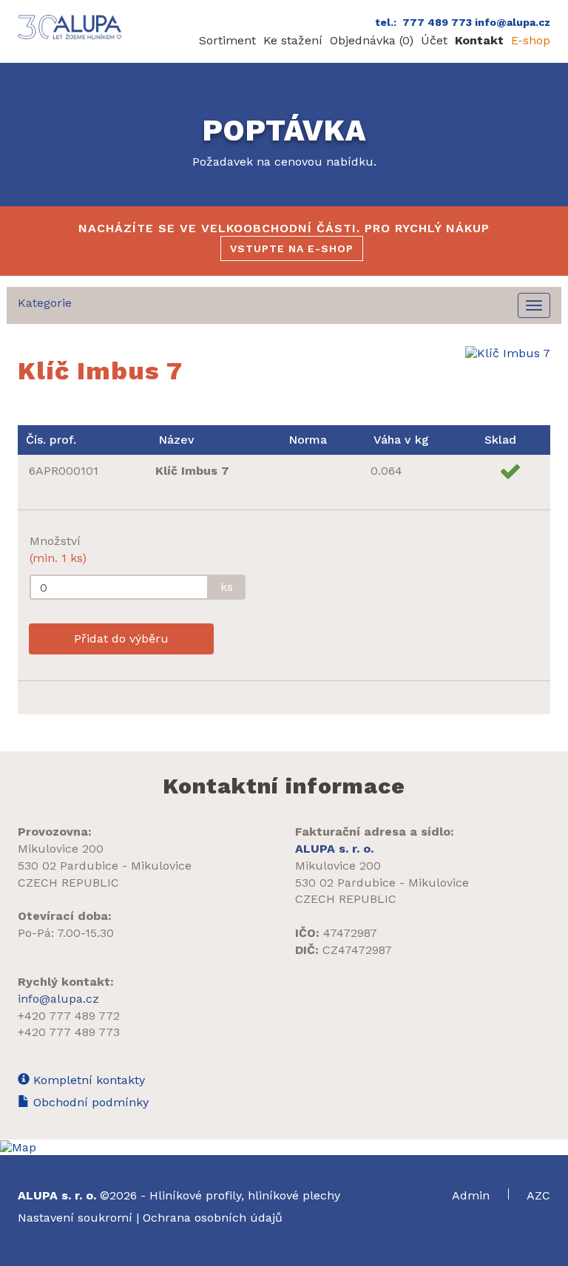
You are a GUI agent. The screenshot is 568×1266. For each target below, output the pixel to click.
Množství (58, 549)
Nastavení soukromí (75, 1218)
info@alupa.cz (58, 999)
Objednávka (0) (371, 40)
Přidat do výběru (121, 639)
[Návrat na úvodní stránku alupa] (71, 27)
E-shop (530, 40)
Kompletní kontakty (87, 1080)
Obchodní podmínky (89, 1102)
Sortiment (227, 40)
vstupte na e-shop (292, 248)
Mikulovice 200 (61, 849)
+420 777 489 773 (69, 1032)
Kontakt (479, 40)
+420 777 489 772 (69, 1016)
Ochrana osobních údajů (213, 1218)
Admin (472, 1195)
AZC (538, 1195)
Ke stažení (292, 40)
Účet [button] (434, 40)
